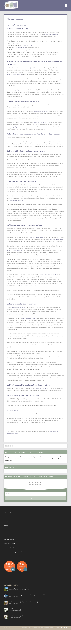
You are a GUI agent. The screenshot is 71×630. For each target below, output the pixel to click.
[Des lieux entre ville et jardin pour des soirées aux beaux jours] (6, 603)
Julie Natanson (27, 45)
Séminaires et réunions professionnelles (19, 616)
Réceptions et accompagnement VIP (13, 552)
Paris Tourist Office (20, 48)
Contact (6, 525)
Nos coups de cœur (8, 521)
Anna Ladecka (21, 50)
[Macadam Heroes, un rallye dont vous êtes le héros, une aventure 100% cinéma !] (6, 596)
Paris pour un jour (8, 513)
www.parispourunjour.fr (51, 34)
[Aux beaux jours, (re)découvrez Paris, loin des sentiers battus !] (6, 589)
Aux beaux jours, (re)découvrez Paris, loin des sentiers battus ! (24, 588)
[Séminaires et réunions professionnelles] (6, 617)
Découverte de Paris (9, 539)
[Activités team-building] (6, 610)
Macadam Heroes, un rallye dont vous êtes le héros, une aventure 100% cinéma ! (29, 595)
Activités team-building (15, 609)
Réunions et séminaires (9, 548)
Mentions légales (8, 628)
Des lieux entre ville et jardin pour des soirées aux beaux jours (24, 602)
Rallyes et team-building (10, 544)
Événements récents (9, 517)
